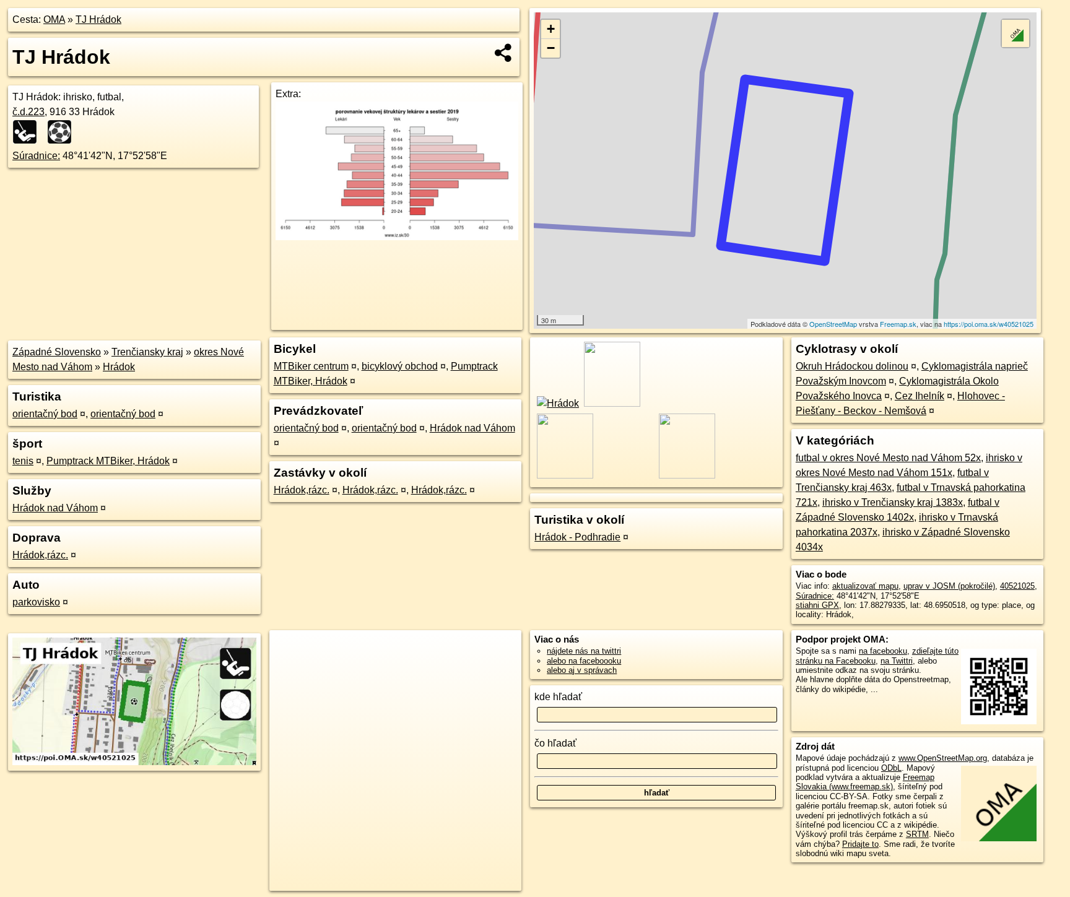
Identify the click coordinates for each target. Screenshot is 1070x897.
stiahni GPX (817, 605)
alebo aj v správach (582, 670)
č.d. (28, 111)
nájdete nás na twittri (584, 651)
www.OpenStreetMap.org (942, 758)
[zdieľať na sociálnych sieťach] (504, 53)
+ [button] (551, 29)
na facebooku (883, 651)
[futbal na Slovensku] (63, 132)
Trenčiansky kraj (147, 352)
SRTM (917, 834)
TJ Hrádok (98, 19)
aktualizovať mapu (865, 586)
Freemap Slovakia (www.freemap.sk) (865, 782)
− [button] (551, 48)
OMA (54, 19)
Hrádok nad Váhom (55, 508)
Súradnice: (36, 155)
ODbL (891, 768)
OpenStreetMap (833, 324)
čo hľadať (555, 743)
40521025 (1017, 586)
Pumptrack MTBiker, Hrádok (108, 461)
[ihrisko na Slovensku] (28, 132)
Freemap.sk (898, 324)
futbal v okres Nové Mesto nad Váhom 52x (888, 458)
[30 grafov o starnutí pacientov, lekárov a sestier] (397, 237)
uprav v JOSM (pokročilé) (949, 586)
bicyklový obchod (400, 366)
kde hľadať (558, 696)
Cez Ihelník (919, 396)
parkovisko (36, 602)
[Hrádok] (556, 403)
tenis (22, 461)
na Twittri (897, 660)
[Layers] (1015, 33)
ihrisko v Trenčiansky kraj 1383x (892, 502)
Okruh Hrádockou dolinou (852, 366)
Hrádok (119, 367)
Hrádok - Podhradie (577, 537)
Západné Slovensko (56, 352)
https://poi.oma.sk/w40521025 (988, 324)
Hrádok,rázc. (40, 555)
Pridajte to (860, 844)
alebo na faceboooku (584, 660)
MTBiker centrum (311, 366)
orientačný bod (44, 414)
